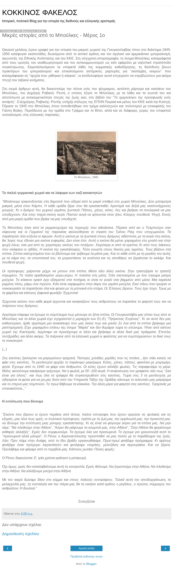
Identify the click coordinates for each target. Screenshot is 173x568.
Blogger (91, 563)
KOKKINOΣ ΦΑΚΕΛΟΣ (39, 12)
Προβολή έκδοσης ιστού (86, 556)
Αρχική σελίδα (87, 548)
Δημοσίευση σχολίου (20, 533)
